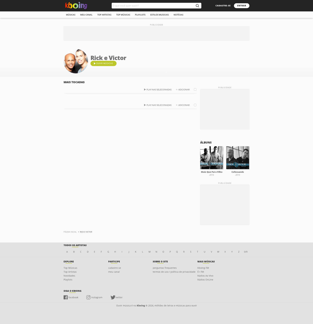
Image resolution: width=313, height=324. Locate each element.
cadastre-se (223, 5)
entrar (241, 5)
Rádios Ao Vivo (205, 275)
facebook (73, 297)
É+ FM (200, 271)
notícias (178, 14)
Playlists (68, 279)
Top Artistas (70, 271)
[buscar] (197, 5)
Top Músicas (70, 267)
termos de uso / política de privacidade (174, 271)
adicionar (184, 89)
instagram (96, 297)
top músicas (123, 14)
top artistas (104, 14)
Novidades (69, 275)
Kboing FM (203, 267)
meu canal (86, 14)
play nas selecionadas (159, 89)
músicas (70, 14)
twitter (119, 297)
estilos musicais (159, 14)
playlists (140, 14)
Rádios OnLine (205, 279)
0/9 (245, 251)
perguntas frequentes (165, 267)
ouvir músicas (104, 63)
